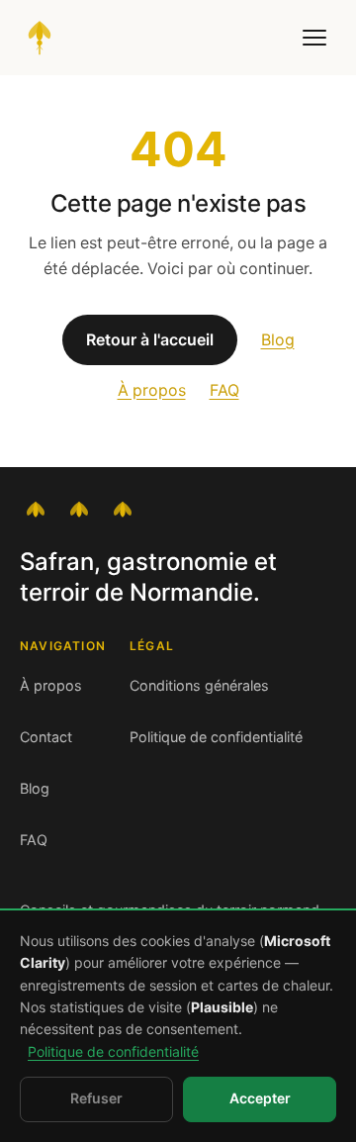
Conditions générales (199, 686)
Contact (46, 737)
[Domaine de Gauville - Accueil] (39, 37)
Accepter (260, 1098)
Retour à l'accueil (150, 340)
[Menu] (314, 37)
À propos (152, 390)
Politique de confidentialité (216, 737)
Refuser (96, 1098)
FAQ (224, 390)
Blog (278, 340)
